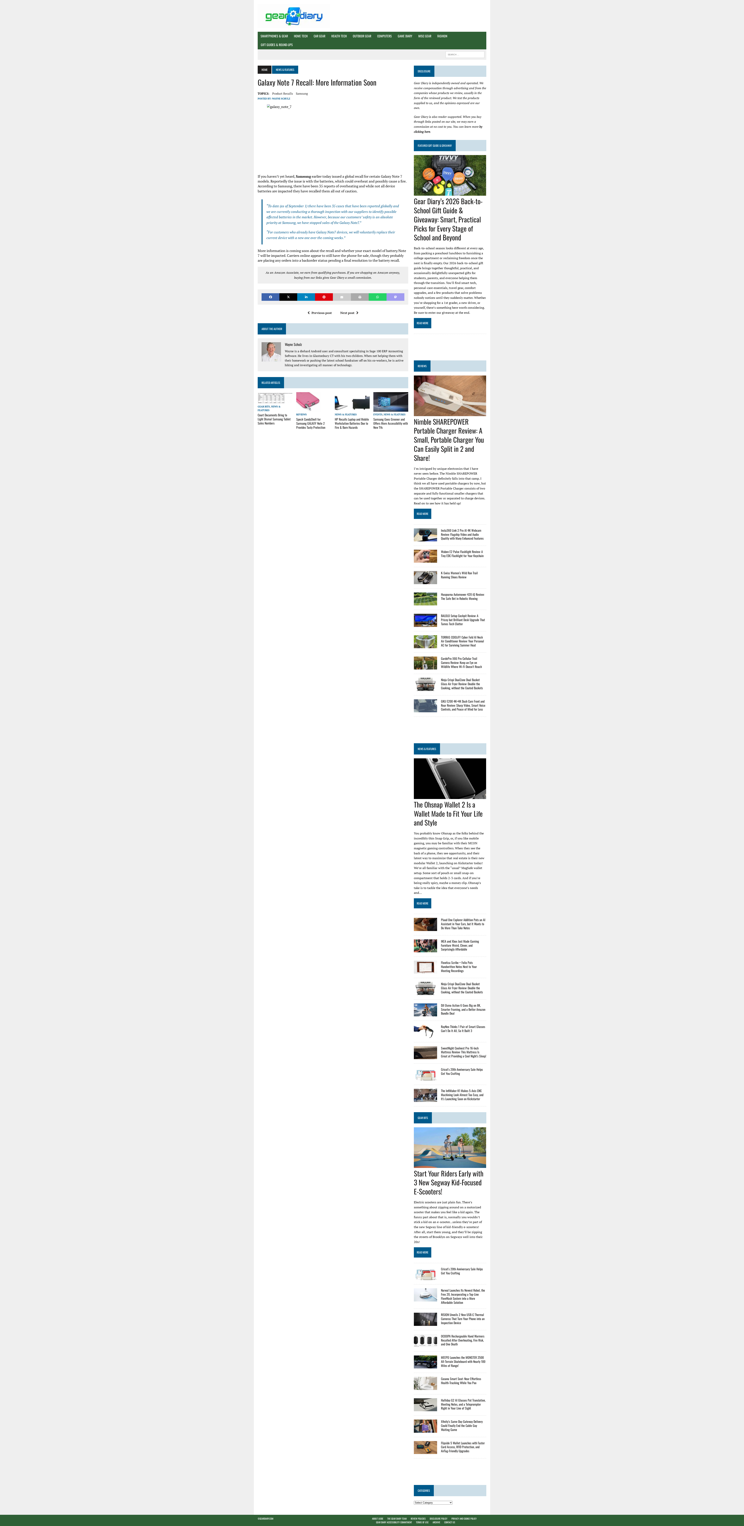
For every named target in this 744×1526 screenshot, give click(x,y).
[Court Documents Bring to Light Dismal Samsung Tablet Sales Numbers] (275, 401)
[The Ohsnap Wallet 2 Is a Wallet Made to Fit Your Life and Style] (450, 796)
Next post (347, 313)
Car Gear (319, 36)
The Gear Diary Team (397, 1518)
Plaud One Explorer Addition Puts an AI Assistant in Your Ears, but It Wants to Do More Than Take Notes (463, 923)
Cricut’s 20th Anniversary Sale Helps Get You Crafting (462, 1071)
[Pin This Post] (324, 297)
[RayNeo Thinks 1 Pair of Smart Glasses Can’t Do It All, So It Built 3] (425, 1035)
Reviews (301, 414)
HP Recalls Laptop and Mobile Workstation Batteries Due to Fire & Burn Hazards (352, 423)
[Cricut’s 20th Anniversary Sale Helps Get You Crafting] (425, 1078)
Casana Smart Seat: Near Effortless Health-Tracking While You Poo (461, 1380)
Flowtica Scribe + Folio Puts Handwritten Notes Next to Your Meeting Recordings (459, 966)
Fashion (442, 36)
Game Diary (405, 36)
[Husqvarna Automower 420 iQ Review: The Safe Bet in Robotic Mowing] (425, 603)
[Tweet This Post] (288, 297)
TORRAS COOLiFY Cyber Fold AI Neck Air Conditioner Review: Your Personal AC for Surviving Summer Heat (462, 641)
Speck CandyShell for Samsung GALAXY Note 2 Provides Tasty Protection (310, 423)
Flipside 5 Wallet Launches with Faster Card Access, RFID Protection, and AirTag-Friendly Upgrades (463, 1447)
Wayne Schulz (281, 98)
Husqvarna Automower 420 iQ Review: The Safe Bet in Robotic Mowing (462, 596)
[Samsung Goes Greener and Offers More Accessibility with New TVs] (390, 409)
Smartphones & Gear (274, 36)
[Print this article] (360, 297)
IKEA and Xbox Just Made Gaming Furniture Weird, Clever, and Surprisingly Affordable (460, 945)
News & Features (346, 414)
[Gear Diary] (294, 16)
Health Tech (339, 36)
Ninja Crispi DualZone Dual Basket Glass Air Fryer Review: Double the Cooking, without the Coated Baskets (462, 683)
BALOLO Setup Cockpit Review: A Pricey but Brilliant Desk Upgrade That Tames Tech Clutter (463, 619)
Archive (436, 1522)
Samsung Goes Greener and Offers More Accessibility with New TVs (390, 423)
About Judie (377, 1518)
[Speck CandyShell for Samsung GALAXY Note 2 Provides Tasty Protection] (308, 409)
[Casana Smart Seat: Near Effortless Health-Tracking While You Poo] (425, 1387)
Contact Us (449, 1522)
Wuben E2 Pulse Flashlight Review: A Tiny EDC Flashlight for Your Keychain (462, 553)
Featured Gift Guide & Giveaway (435, 145)
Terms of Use (422, 1522)
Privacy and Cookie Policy (464, 1518)
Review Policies (418, 1518)
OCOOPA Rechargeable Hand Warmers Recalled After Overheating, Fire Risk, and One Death (462, 1340)
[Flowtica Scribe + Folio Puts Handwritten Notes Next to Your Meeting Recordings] (425, 971)
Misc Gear (424, 36)
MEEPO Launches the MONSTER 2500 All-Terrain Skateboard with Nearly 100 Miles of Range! (463, 1361)
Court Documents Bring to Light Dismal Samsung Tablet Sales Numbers (274, 419)
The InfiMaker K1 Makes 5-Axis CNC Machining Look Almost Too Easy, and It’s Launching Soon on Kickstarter (462, 1094)
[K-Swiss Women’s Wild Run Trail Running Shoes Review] (425, 581)
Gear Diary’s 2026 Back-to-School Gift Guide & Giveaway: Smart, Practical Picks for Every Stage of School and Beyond (448, 219)
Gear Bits (264, 406)
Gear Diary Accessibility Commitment (394, 1522)
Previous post (322, 313)
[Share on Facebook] (270, 297)
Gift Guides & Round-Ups (277, 44)
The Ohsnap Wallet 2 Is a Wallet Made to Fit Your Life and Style (448, 813)
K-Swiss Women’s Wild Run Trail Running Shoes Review (459, 575)
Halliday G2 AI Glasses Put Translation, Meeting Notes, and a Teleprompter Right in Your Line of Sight (463, 1404)
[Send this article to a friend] (342, 297)
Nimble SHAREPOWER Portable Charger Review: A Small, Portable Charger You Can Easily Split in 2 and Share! (449, 439)
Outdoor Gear (362, 36)
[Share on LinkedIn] (306, 297)
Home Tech (301, 36)
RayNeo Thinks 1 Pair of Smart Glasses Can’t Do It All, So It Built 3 (463, 1028)
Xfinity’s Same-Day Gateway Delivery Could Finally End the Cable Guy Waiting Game (462, 1425)
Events (377, 414)
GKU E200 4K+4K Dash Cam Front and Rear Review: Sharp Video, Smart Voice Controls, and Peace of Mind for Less (463, 705)
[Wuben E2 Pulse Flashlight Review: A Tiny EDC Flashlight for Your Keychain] (425, 560)
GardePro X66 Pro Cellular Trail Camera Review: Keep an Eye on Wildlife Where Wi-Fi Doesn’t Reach (461, 662)
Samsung (302, 93)
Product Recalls (282, 93)
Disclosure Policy (438, 1518)
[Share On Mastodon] (395, 297)
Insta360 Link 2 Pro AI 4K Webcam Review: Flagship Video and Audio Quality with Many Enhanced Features (462, 534)
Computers (384, 36)
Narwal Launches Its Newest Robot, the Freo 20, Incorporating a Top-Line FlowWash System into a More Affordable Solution (463, 1296)
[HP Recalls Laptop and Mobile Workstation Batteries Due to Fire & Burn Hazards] (352, 409)
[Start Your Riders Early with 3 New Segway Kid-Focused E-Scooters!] (450, 1165)
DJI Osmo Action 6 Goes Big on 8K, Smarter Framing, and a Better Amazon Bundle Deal (463, 1009)
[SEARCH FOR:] (465, 54)
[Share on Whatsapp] (378, 297)
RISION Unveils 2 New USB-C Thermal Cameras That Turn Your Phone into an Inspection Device (463, 1318)
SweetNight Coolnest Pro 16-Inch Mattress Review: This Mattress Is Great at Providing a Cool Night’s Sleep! (463, 1052)
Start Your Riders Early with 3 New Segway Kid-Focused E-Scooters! (448, 1182)
